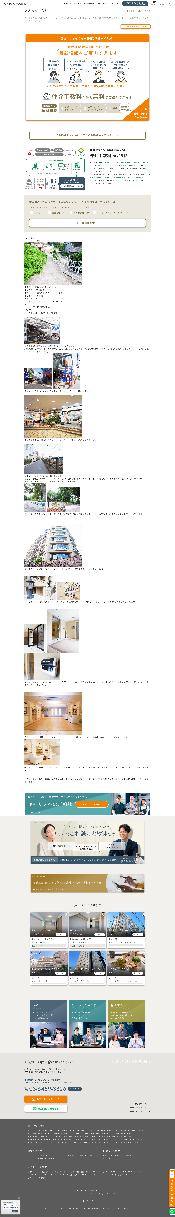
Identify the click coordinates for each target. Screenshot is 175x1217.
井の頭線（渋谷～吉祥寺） (108, 1140)
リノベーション (103, 1175)
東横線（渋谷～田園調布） (62, 1140)
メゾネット (142, 1172)
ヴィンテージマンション (111, 1172)
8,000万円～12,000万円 (87, 1156)
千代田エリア (54, 1143)
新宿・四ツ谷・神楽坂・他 (37, 1137)
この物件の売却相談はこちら (134, 26)
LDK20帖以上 (33, 1175)
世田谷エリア (66, 1143)
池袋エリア (118, 1143)
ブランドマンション (93, 1172)
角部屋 (69, 1175)
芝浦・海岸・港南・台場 (106, 1137)
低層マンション (33, 1172)
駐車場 (66, 1172)
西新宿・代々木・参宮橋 (123, 1134)
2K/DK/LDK (119, 1156)
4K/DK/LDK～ (108, 1159)
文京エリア (77, 1143)
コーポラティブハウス (120, 1175)
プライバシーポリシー (123, 1209)
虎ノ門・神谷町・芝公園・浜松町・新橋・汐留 (66, 1137)
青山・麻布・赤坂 (34, 1131)
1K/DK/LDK (107, 1156)
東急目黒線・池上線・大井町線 (39, 1140)
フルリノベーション (88, 1175)
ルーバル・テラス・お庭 (49, 1175)
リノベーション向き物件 (36, 1178)
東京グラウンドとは (110, 3)
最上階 (62, 1175)
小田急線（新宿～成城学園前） (131, 1140)
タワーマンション (129, 1172)
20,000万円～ (54, 1159)
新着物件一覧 (141, 1103)
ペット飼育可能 (55, 1172)
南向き (76, 1175)
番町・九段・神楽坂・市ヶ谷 (101, 1134)
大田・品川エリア (90, 1143)
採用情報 (95, 1209)
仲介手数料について (74, 1209)
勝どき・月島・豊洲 (124, 1137)
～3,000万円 (32, 1156)
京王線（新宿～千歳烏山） (37, 1143)
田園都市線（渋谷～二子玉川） (85, 1140)
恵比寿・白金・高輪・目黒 (79, 1131)
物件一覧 (68, 3)
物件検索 (77, 3)
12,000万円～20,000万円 (37, 1159)
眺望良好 (45, 1172)
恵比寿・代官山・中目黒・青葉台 (55, 1131)
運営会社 (47, 1209)
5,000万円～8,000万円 (67, 1156)
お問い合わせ (138, 778)
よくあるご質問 (142, 1107)
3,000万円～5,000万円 (48, 1156)
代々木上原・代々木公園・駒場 (56, 1134)
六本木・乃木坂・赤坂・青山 (134, 1131)
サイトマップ (107, 1209)
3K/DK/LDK (130, 1156)
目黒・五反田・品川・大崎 (79, 1134)
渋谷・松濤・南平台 (35, 1134)
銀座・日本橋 (90, 1137)
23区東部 (127, 1143)
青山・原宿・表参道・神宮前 (101, 1131)
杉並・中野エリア (105, 1143)
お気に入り (154, 5)
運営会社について (143, 1111)
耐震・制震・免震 (77, 1172)
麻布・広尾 (118, 1131)
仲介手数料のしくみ (92, 3)
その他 (135, 1143)
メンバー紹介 (58, 1209)
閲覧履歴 (162, 5)
